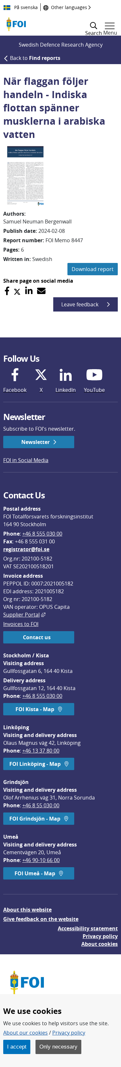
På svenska (25, 7)
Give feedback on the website (40, 919)
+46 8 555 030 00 (42, 533)
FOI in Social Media (25, 460)
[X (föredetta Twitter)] (17, 291)
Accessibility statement (88, 928)
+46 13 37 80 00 (40, 750)
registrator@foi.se (26, 549)
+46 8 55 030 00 (40, 805)
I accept (16, 1046)
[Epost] (41, 291)
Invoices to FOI (20, 624)
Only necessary (58, 1046)
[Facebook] (7, 291)
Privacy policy (100, 936)
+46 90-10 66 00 (41, 860)
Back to (35, 58)
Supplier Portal (24, 614)
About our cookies (25, 1032)
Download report (93, 269)
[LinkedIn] (29, 291)
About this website (27, 909)
